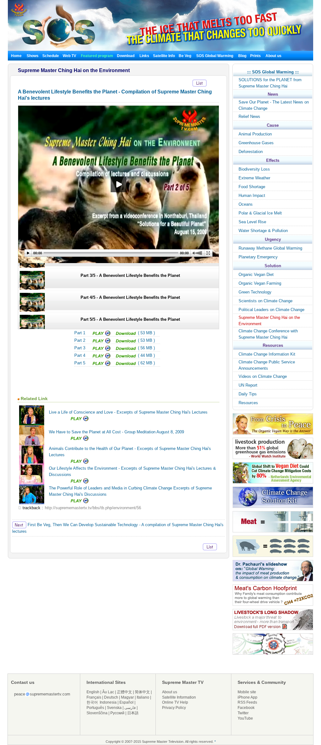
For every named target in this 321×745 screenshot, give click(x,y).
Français (94, 697)
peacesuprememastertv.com (42, 694)
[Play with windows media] (102, 342)
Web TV (70, 56)
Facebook (246, 707)
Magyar (127, 697)
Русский (117, 713)
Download (125, 56)
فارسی (130, 707)
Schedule (50, 56)
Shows (33, 56)
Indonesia (108, 702)
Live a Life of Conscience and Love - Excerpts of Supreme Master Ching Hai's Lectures (128, 412)
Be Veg (185, 56)
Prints (256, 56)
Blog (242, 56)
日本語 (133, 713)
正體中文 (124, 692)
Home (16, 56)
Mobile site (247, 692)
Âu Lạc (108, 692)
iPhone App (247, 697)
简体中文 (142, 692)
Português (95, 707)
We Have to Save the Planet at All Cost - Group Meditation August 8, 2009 (116, 432)
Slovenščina (97, 713)
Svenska (114, 707)
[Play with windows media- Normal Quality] (102, 334)
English (93, 692)
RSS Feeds (247, 702)
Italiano (143, 697)
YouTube (245, 718)
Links (144, 56)
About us (274, 56)
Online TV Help (175, 702)
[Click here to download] (126, 334)
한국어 (92, 702)
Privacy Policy (174, 707)
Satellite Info (164, 56)
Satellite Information (179, 697)
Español (126, 702)
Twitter (243, 713)
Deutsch (111, 697)
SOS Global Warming (214, 56)
